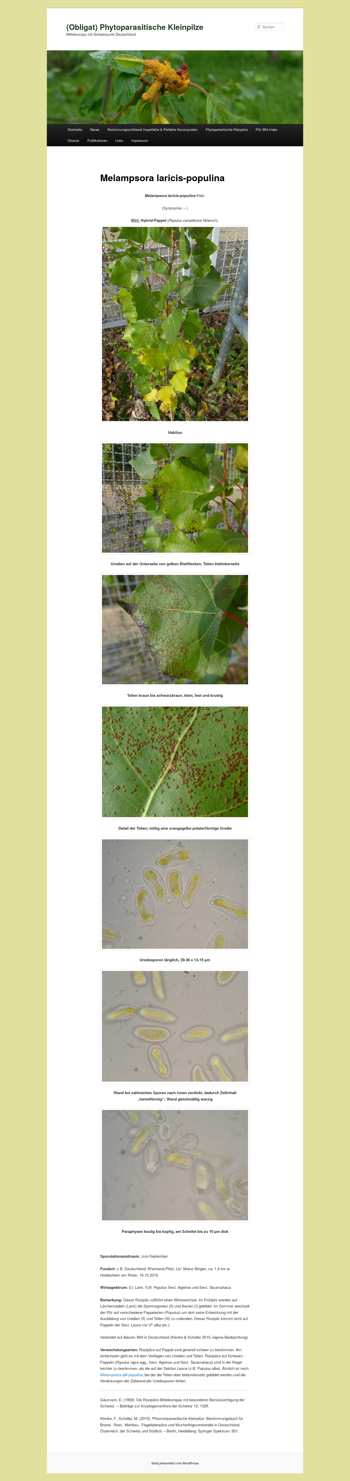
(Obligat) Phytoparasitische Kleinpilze (134, 26)
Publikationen (97, 140)
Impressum (139, 140)
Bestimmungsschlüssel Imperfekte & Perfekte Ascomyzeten (153, 129)
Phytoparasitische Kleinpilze (227, 129)
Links (119, 140)
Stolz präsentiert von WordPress (175, 1463)
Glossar (73, 140)
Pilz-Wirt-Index (266, 129)
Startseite (75, 129)
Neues (95, 129)
